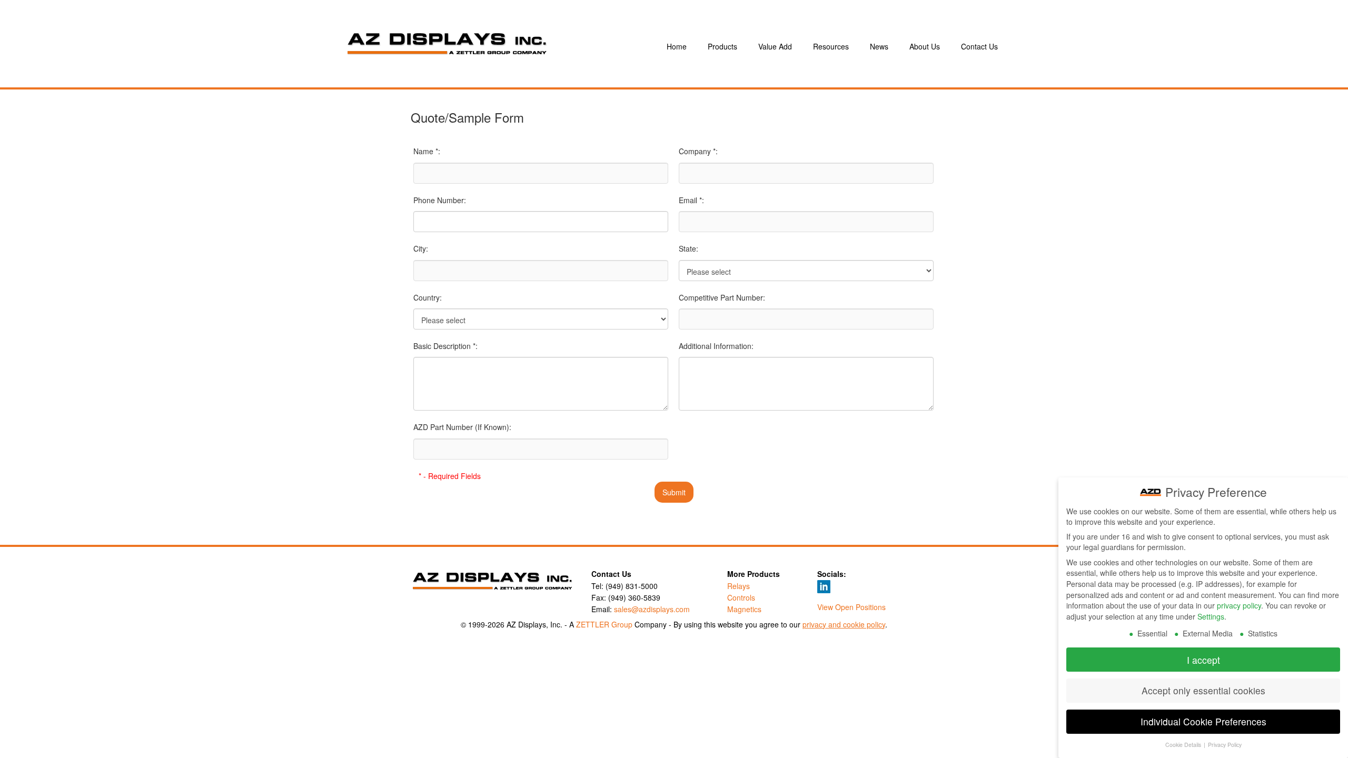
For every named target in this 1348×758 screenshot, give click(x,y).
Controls (741, 597)
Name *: (426, 151)
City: (420, 248)
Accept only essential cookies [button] (1203, 690)
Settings (1210, 616)
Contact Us (979, 46)
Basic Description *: (445, 346)
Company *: (698, 151)
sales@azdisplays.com (652, 609)
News (879, 46)
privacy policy (1239, 605)
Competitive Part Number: (722, 297)
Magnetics (744, 609)
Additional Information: (716, 346)
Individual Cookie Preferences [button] (1203, 721)
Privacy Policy (1225, 745)
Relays (738, 586)
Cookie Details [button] (1184, 745)
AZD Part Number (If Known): (462, 427)
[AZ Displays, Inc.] (492, 46)
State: (688, 248)
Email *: (691, 200)
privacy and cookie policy (843, 624)
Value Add (775, 46)
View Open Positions (851, 607)
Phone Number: (439, 200)
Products (722, 46)
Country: (427, 297)
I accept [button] (1203, 659)
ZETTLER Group (604, 624)
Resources (831, 46)
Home (677, 46)
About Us (924, 46)
